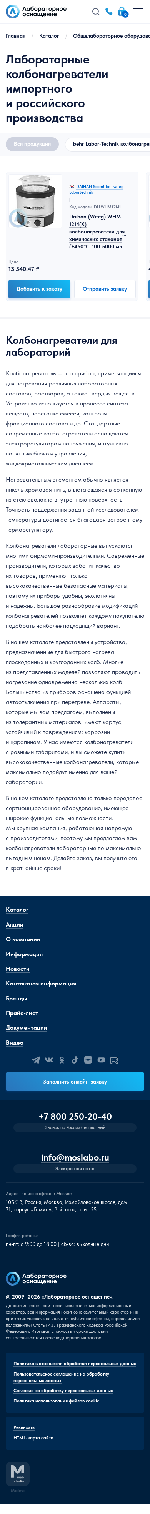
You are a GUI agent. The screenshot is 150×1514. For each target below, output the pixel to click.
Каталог (49, 36)
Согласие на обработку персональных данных (63, 1390)
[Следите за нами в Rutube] (114, 1060)
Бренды (16, 998)
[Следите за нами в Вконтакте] (48, 1060)
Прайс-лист (22, 1013)
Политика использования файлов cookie (56, 1401)
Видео (14, 1042)
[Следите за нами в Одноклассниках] (62, 1060)
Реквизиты (24, 1427)
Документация (26, 1027)
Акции (14, 924)
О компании (23, 939)
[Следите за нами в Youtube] (101, 1060)
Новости (18, 968)
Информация (24, 954)
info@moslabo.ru (75, 1157)
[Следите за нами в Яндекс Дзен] (88, 1060)
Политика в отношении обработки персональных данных (74, 1363)
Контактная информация (41, 983)
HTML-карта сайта (33, 1438)
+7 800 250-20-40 (75, 1117)
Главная (15, 36)
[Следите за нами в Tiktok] (75, 1060)
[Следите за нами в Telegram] (35, 1060)
